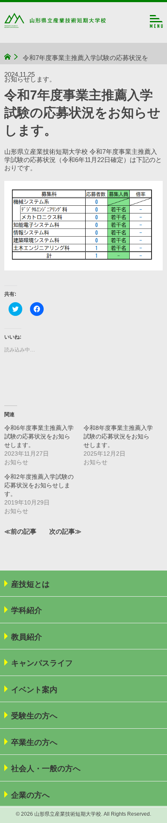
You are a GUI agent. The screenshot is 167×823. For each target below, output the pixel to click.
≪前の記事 (20, 531)
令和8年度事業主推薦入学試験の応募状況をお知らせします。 (118, 436)
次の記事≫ (65, 531)
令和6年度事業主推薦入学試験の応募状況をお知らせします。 (39, 436)
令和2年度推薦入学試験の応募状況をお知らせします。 (39, 485)
